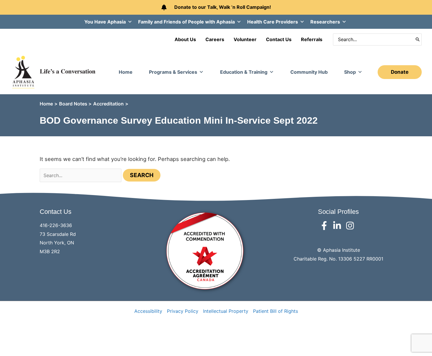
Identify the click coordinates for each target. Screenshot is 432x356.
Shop (350, 72)
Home (126, 72)
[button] (400, 72)
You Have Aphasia (105, 22)
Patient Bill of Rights (275, 311)
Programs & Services (173, 72)
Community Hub (309, 72)
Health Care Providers (272, 22)
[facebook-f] (325, 225)
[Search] (417, 39)
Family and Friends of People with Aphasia (186, 22)
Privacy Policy (182, 311)
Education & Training (243, 72)
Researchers (325, 22)
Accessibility (148, 311)
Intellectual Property (225, 311)
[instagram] (351, 225)
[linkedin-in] (338, 225)
